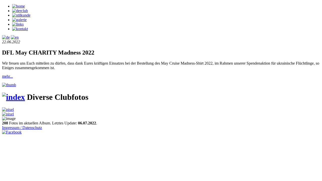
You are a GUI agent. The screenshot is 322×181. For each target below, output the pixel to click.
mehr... (7, 76)
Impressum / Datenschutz (22, 127)
